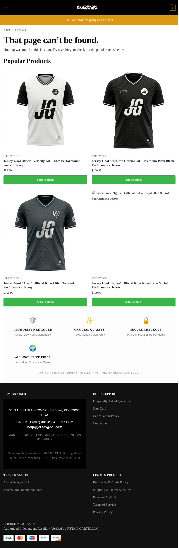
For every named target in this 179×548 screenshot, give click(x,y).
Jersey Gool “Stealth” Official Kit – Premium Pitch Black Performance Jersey (133, 163)
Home (6, 29)
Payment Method (104, 497)
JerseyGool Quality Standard (23, 489)
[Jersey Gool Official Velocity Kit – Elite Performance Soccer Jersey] (45, 110)
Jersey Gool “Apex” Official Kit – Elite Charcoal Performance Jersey (38, 285)
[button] (172, 8)
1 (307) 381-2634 (42, 422)
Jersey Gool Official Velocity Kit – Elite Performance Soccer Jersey (41, 163)
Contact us (100, 423)
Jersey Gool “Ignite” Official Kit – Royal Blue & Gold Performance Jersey (130, 285)
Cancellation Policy (106, 416)
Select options (45, 179)
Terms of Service (104, 504)
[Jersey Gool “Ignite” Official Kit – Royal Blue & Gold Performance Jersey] (134, 232)
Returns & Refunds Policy (111, 482)
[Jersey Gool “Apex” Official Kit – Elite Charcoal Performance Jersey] (45, 232)
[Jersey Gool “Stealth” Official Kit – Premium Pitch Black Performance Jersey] (134, 110)
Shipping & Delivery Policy (112, 489)
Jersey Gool (12, 156)
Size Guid (99, 408)
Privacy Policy (103, 512)
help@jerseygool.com (44, 427)
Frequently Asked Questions (112, 401)
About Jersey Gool (16, 482)
